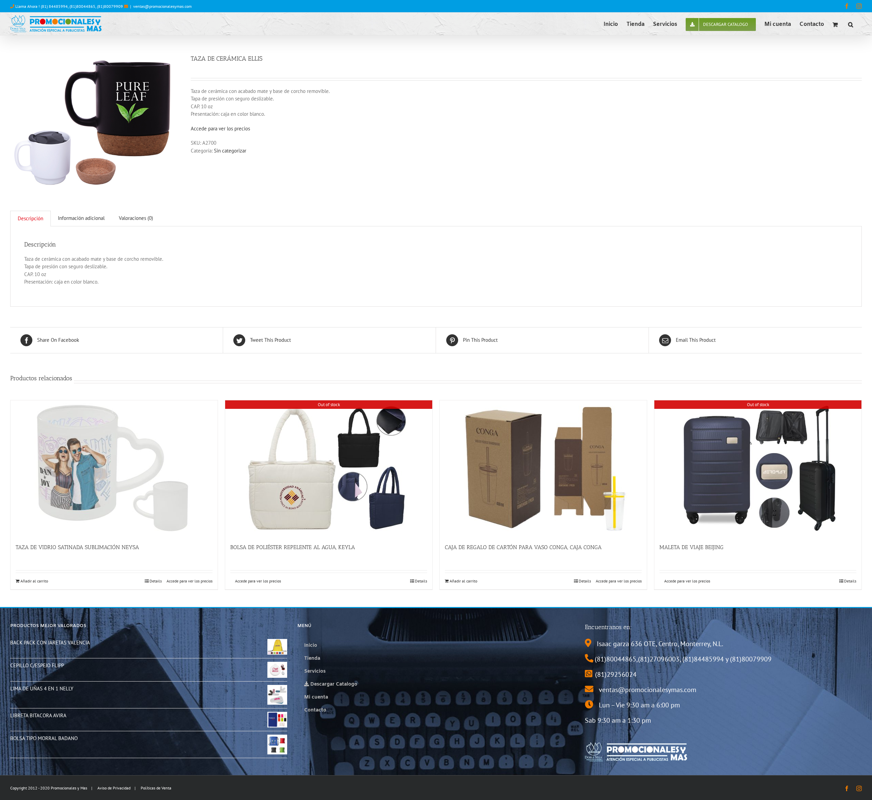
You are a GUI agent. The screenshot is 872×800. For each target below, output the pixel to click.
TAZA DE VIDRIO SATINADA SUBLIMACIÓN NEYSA (77, 547)
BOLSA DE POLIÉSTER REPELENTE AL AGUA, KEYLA (292, 547)
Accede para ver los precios (220, 128)
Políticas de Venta (156, 787)
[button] (850, 24)
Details (156, 580)
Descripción (30, 218)
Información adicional (81, 218)
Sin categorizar (230, 150)
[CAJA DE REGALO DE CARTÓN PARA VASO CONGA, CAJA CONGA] (543, 468)
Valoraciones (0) (136, 218)
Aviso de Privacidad (113, 787)
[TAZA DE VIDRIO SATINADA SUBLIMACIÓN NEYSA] (114, 468)
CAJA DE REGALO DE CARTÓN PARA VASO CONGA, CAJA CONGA (523, 547)
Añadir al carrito (34, 580)
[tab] (30, 218)
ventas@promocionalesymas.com (162, 6)
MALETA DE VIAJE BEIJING (691, 547)
